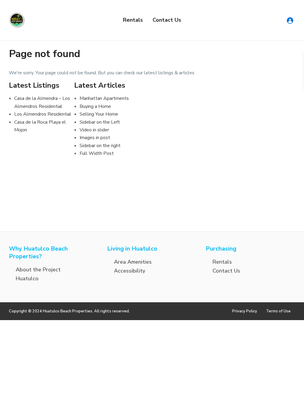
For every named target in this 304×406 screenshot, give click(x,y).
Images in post (95, 137)
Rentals (133, 19)
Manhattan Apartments (104, 98)
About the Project (38, 269)
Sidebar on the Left (100, 122)
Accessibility (129, 270)
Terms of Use (278, 311)
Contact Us (167, 19)
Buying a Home (95, 106)
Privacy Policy (244, 311)
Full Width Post (97, 153)
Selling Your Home (99, 114)
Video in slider (94, 130)
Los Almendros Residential (42, 114)
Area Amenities (133, 261)
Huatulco (27, 278)
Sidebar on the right (100, 145)
